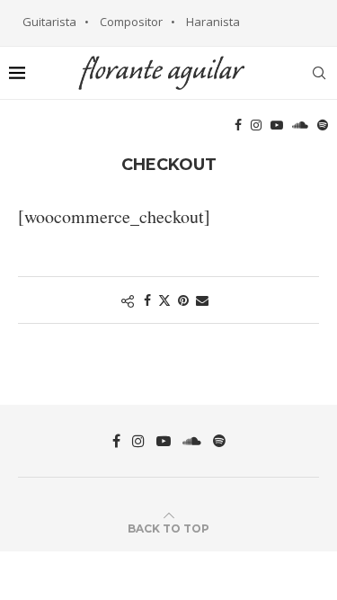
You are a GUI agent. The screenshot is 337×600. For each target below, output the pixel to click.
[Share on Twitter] (164, 300)
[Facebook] (238, 125)
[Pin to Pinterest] (183, 300)
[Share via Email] (202, 300)
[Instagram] (256, 125)
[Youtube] (276, 125)
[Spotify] (322, 125)
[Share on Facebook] (147, 300)
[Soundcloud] (300, 125)
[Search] (319, 73)
